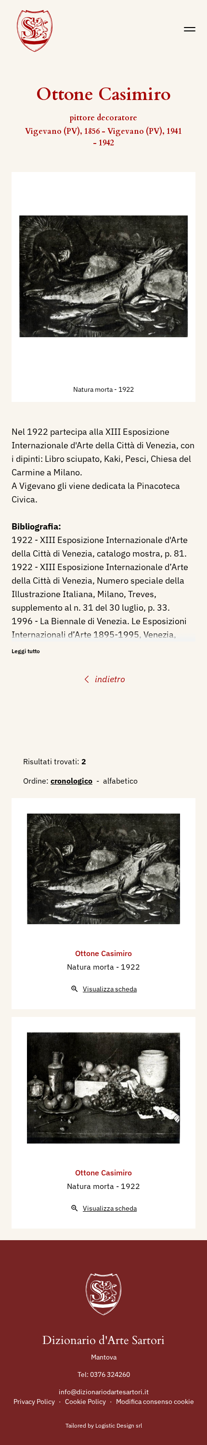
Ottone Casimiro (103, 953)
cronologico (71, 781)
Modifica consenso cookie (155, 1401)
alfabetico (120, 781)
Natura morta (93, 389)
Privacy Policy (34, 1401)
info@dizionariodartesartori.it (104, 1392)
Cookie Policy (85, 1401)
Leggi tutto (26, 651)
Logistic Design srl (118, 1425)
